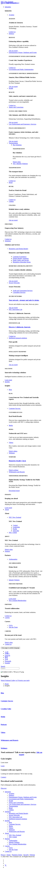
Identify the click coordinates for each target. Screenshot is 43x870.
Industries (8, 7)
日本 (6, 659)
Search (3, 666)
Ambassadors (13, 559)
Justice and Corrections (16, 107)
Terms (9, 855)
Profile (15, 529)
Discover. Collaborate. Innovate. (20, 327)
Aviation (11, 15)
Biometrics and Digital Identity (18, 249)
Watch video (17, 162)
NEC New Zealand (7, 2)
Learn (2, 766)
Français (7, 655)
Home (7, 684)
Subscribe (16, 531)
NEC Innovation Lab (15, 309)
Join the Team (13, 627)
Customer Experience (19, 256)
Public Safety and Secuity (21, 260)
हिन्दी (6, 657)
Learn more (8, 380)
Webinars (12, 453)
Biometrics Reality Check (17, 461)
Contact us (12, 32)
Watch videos (13, 451)
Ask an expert (13, 51)
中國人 (7, 653)
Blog (10, 389)
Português (8, 661)
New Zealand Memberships (17, 600)
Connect (3, 777)
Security (26, 855)
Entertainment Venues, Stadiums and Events (23, 52)
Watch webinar (13, 470)
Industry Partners (14, 580)
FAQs (11, 625)
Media (11, 425)
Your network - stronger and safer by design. (24, 300)
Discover (3, 788)
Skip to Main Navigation (8, 3)
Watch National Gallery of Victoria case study (15, 680)
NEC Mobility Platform (20, 163)
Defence (11, 33)
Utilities (11, 201)
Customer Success (15, 408)
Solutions (8, 241)
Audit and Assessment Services (22, 290)
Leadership (16, 527)
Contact (15, 525)
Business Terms (17, 855)
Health (11, 88)
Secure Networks (14, 283)
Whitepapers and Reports (17, 472)
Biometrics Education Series (22, 262)
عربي (6, 651)
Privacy (3, 855)
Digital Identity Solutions (21, 258)
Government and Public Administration (21, 69)
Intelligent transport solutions (18, 338)
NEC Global (13, 532)
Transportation (13, 143)
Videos (11, 442)
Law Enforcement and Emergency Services (22, 124)
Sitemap (32, 855)
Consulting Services (19, 292)
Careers (7, 617)
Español (7, 663)
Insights (7, 382)
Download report (14, 490)
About (7, 509)
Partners (7, 551)
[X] (5, 865)
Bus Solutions (17, 145)
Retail (10, 182)
